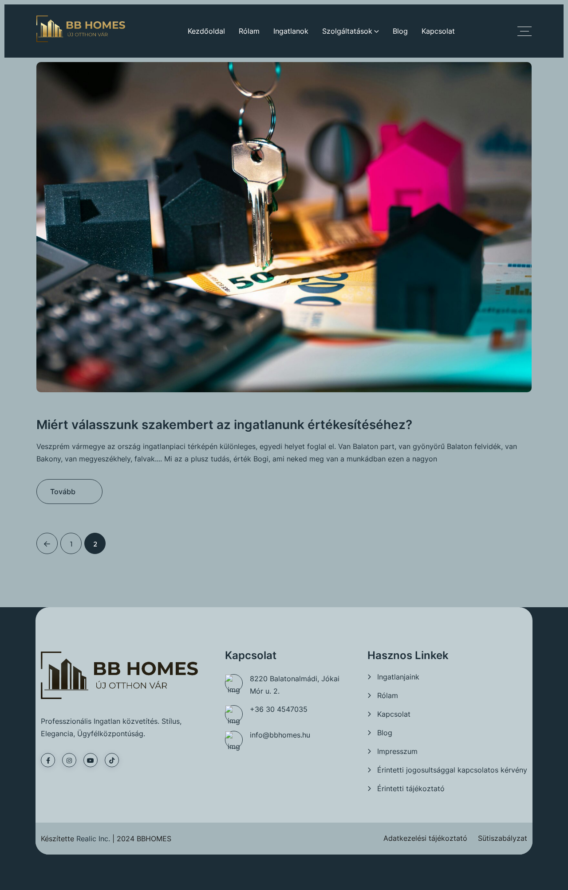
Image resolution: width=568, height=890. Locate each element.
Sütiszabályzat (502, 838)
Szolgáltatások (347, 31)
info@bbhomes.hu (280, 734)
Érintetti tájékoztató (411, 788)
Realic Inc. (93, 838)
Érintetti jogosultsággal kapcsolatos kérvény (452, 769)
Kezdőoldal (206, 31)
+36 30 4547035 (279, 709)
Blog (400, 31)
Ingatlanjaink (398, 676)
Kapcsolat (438, 31)
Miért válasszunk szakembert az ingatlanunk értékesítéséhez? (224, 424)
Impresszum (397, 751)
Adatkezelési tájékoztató (425, 838)
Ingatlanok (290, 31)
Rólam (249, 31)
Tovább (62, 491)
